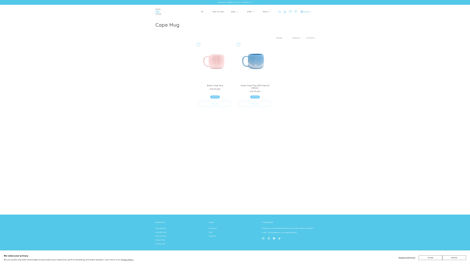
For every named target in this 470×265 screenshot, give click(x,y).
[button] (234, 11)
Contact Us (212, 236)
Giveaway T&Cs (160, 244)
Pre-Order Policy (161, 232)
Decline (454, 257)
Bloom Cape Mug (215, 85)
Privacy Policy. (127, 259)
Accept (430, 257)
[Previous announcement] (206, 2)
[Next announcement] (264, 2)
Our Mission (213, 228)
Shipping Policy (160, 228)
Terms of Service (161, 236)
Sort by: (279, 38)
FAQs (210, 232)
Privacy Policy (160, 240)
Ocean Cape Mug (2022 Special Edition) (255, 86)
